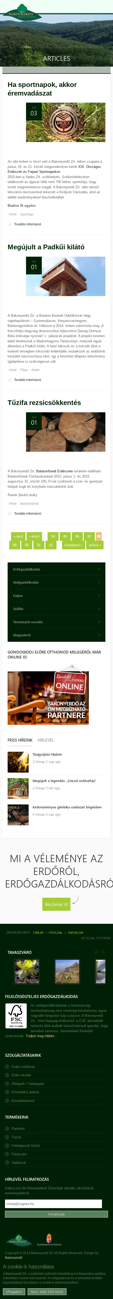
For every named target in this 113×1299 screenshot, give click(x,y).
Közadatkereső (23, 1101)
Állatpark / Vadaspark (28, 1084)
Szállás (18, 608)
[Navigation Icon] (106, 6)
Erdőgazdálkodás (26, 569)
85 (65, 536)
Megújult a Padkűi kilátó (46, 247)
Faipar (18, 595)
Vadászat (19, 1163)
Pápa (24, 370)
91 (39, 545)
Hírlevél (46, 740)
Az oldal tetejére (96, 938)
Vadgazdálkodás (26, 582)
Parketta (18, 1129)
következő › (74, 545)
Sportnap (26, 214)
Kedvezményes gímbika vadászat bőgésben (67, 807)
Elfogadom (14, 1291)
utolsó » (95, 545)
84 (53, 536)
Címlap (38, 932)
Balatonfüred (29, 504)
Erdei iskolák (21, 1075)
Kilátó (36, 370)
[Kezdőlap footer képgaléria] (27, 983)
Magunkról (21, 635)
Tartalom (75, 932)
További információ (27, 224)
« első (18, 536)
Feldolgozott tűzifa (26, 1146)
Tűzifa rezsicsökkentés (44, 403)
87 (89, 536)
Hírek (13, 214)
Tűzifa (16, 1137)
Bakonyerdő (13, 1258)
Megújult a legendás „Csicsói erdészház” (64, 780)
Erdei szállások (23, 1067)
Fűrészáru (19, 1154)
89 (15, 545)
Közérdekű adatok (25, 1092)
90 (27, 545)
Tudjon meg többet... (41, 1036)
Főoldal (56, 932)
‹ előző (34, 536)
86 (77, 536)
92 (51, 545)
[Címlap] (22, 12)
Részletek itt (56, 904)
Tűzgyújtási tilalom (47, 754)
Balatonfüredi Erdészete (54, 471)
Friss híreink (20, 740)
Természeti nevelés (28, 622)
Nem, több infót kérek (47, 1291)
